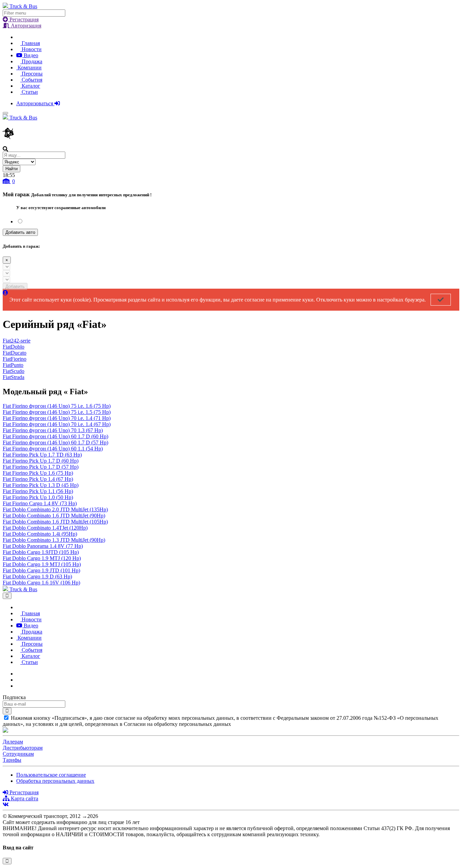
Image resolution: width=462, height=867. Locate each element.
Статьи (29, 92)
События (31, 80)
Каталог (30, 86)
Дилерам (13, 741)
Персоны (31, 73)
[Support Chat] (18, 680)
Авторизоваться (35, 103)
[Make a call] (18, 686)
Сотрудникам (18, 754)
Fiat (16, 340)
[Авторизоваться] (5, 293)
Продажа (31, 61)
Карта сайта (23, 798)
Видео (30, 55)
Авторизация (25, 25)
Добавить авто (20, 232)
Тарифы (12, 760)
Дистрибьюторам (23, 748)
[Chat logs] (18, 673)
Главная (30, 43)
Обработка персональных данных (55, 781)
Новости (31, 49)
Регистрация (23, 19)
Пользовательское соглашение (51, 775)
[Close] (7, 596)
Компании (29, 67)
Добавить (15, 286)
